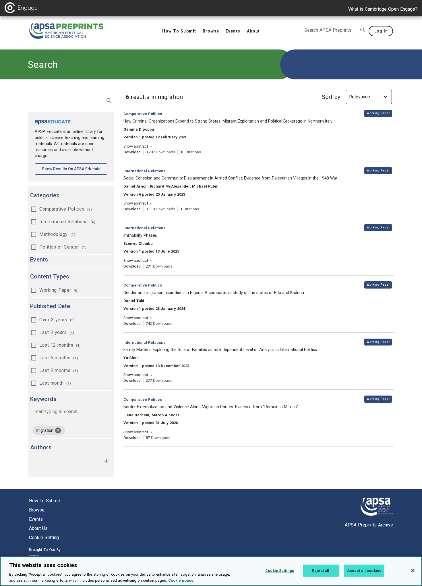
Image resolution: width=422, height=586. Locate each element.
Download (132, 152)
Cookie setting (44, 537)
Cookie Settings (279, 570)
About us (38, 528)
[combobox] (71, 412)
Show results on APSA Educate (74, 168)
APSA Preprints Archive (369, 525)
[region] (211, 571)
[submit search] (362, 30)
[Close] (412, 570)
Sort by (331, 96)
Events (36, 519)
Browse (36, 510)
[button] (106, 460)
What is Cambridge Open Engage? (382, 9)
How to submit (44, 500)
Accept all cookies (364, 570)
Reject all (320, 570)
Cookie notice (180, 580)
